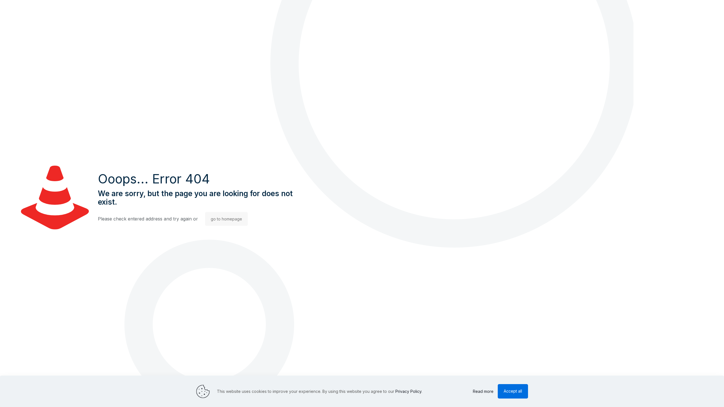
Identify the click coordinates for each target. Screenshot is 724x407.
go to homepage (226, 219)
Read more (483, 391)
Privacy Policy (408, 391)
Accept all (513, 391)
